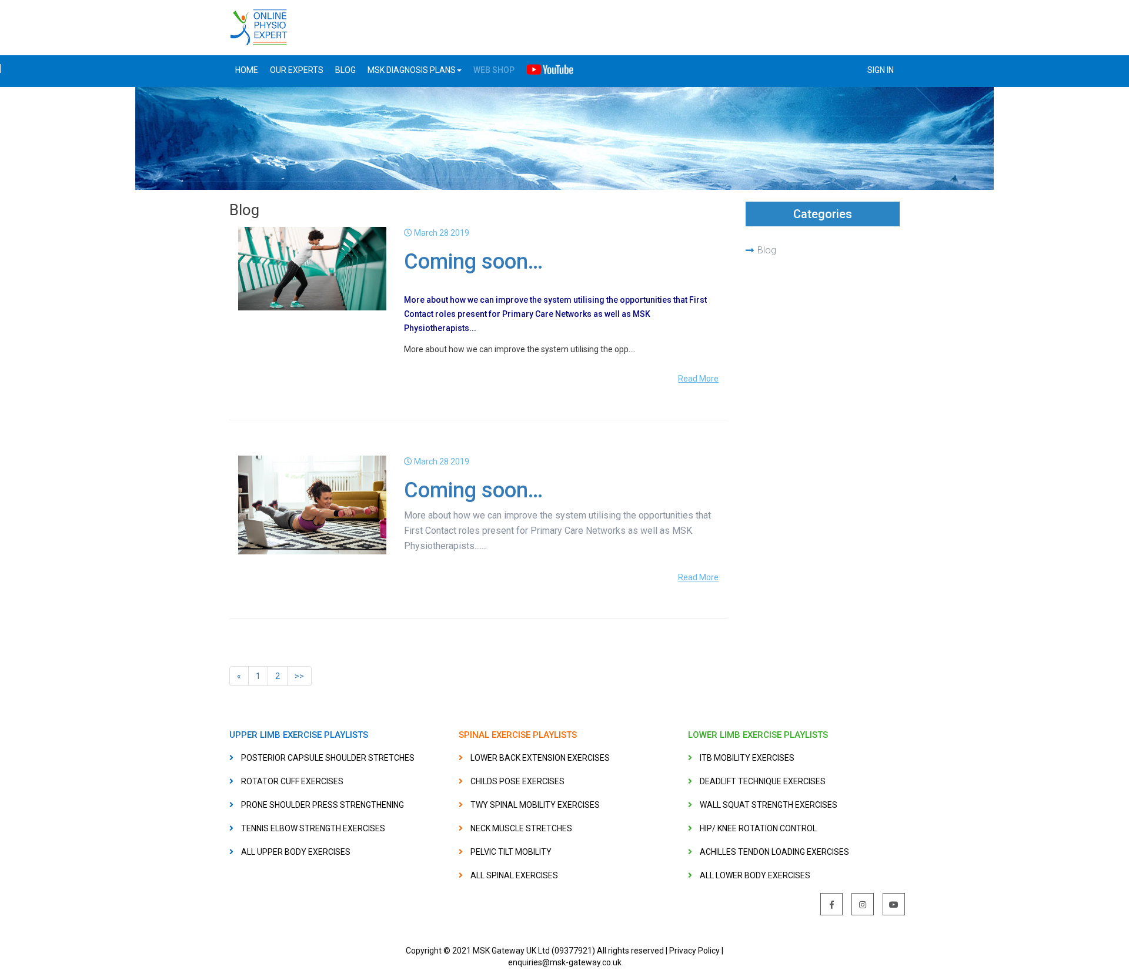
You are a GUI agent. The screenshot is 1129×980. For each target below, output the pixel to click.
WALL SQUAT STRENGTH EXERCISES (768, 805)
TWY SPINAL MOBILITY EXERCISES (535, 805)
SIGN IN (880, 70)
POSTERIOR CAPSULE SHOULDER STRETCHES (328, 757)
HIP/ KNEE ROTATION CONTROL (758, 828)
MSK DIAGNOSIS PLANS (412, 70)
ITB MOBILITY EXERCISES (747, 757)
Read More (698, 378)
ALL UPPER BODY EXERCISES (295, 852)
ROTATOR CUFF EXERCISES (292, 781)
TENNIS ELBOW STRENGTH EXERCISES (313, 828)
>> (299, 676)
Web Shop (494, 70)
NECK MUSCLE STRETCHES (521, 828)
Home (246, 70)
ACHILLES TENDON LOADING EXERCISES (774, 852)
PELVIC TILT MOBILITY (511, 852)
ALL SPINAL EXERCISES (514, 875)
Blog (766, 250)
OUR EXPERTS (296, 70)
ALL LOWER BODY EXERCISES (755, 875)
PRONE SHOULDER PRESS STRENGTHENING (322, 805)
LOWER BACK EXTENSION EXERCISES (540, 757)
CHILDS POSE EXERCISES (517, 781)
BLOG (345, 70)
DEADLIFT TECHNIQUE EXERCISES (763, 781)
